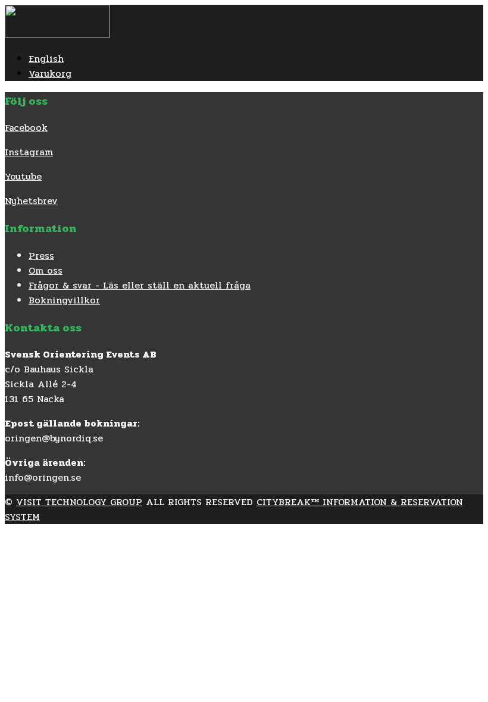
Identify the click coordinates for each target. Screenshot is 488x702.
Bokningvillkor (64, 300)
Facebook (26, 127)
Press (41, 255)
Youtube (23, 176)
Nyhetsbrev (31, 200)
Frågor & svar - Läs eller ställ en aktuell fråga (140, 285)
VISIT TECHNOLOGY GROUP (79, 501)
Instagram (29, 152)
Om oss (45, 270)
